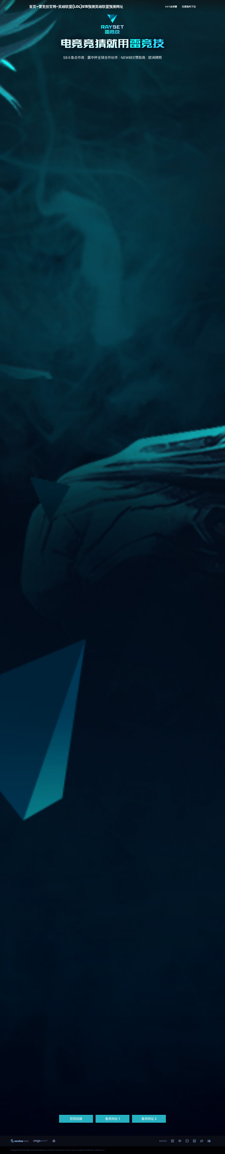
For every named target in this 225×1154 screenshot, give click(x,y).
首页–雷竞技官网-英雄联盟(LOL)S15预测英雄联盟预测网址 (76, 6)
